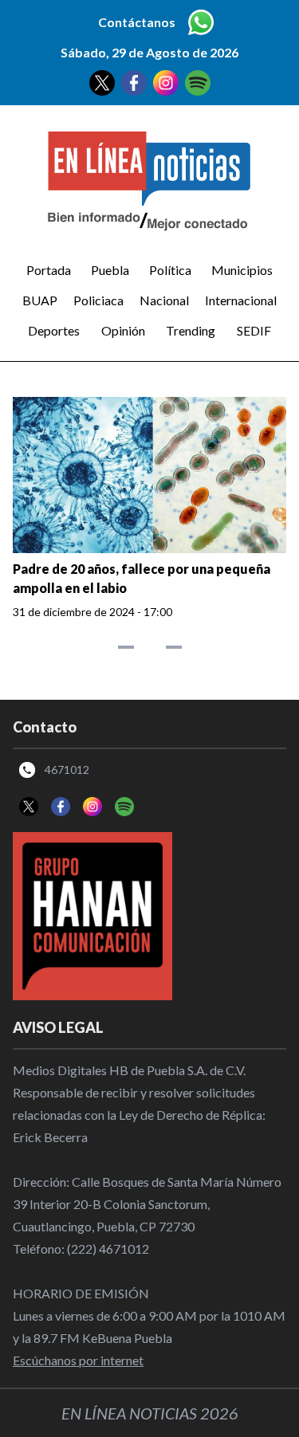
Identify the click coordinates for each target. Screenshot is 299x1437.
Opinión (123, 330)
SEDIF (254, 330)
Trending (190, 330)
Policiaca (98, 300)
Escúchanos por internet (78, 1360)
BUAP (39, 300)
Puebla (110, 269)
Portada (48, 269)
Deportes (54, 330)
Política (170, 269)
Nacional (164, 300)
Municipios (242, 269)
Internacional (241, 300)
